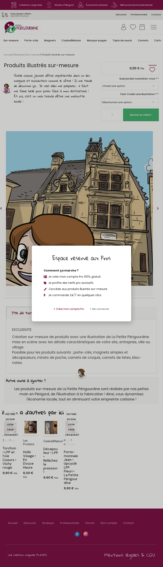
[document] (81, 283)
